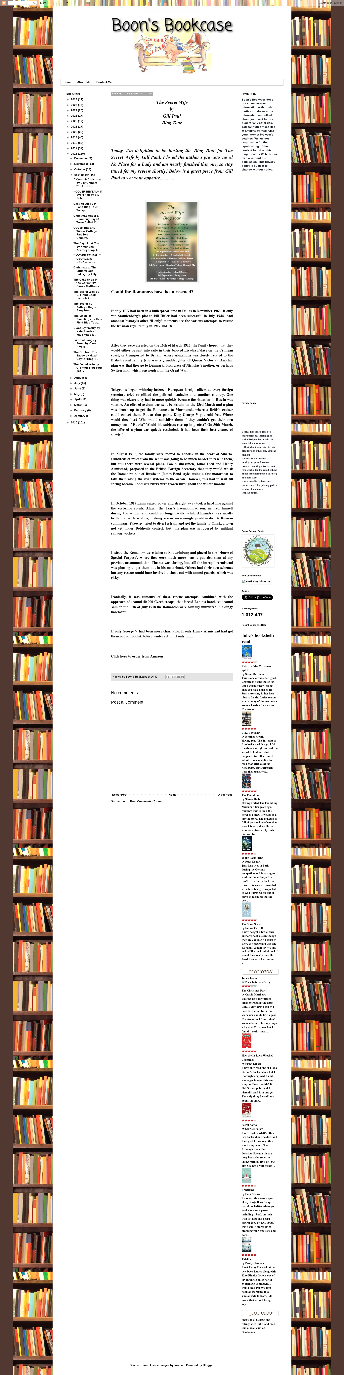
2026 (74, 99)
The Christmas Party (254, 990)
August (79, 377)
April (77, 399)
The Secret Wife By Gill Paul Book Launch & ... (86, 295)
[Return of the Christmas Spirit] (247, 658)
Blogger (208, 1365)
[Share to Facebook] (179, 677)
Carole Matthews (255, 994)
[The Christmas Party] (256, 982)
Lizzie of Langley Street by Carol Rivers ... (85, 343)
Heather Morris (254, 736)
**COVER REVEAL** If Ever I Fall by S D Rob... (87, 195)
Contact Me (104, 82)
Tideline (246, 1259)
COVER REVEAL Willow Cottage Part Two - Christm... (85, 232)
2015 (74, 422)
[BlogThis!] (171, 677)
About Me (83, 82)
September (82, 174)
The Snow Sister (251, 924)
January (80, 415)
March (78, 404)
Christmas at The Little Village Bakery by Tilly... (86, 271)
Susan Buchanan (255, 674)
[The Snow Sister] (246, 916)
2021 (74, 126)
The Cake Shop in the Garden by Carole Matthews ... (87, 283)
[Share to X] (175, 677)
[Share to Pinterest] (183, 677)
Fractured (248, 1190)
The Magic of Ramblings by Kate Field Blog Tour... (87, 319)
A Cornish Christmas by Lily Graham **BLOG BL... (87, 183)
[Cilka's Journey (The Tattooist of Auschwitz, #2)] (246, 725)
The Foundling (250, 795)
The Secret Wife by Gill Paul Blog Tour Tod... (87, 368)
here (123, 656)
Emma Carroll (254, 928)
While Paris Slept (252, 858)
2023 (74, 115)
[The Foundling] (246, 787)
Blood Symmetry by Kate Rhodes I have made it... (86, 331)
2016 (74, 153)
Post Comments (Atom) (146, 801)
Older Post (225, 794)
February (80, 410)
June (78, 388)
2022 (74, 121)
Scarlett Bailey (254, 1129)
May (77, 394)
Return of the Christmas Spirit (256, 668)
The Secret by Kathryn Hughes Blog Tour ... (86, 307)
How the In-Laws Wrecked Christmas (257, 1057)
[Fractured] (246, 1181)
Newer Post (119, 794)
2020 (74, 132)
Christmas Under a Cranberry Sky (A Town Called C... (86, 219)
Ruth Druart (253, 861)
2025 (74, 105)
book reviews (257, 1320)
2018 (74, 142)
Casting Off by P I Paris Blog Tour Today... (85, 207)
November (81, 163)
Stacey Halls (252, 799)
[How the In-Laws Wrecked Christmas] (246, 1047)
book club (255, 1328)
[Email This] (167, 677)
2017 (74, 148)
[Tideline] (246, 1251)
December (81, 158)
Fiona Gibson (253, 1064)
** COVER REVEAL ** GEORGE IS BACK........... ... (87, 259)
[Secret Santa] (246, 1117)
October (80, 169)
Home (67, 82)
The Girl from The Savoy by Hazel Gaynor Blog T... (85, 355)
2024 (74, 110)
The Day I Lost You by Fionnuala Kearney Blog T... (86, 247)
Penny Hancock (254, 1263)
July (77, 383)
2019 (74, 137)
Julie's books (249, 978)
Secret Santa (249, 1125)
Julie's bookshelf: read (258, 638)
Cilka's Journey (251, 732)
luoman (179, 1365)
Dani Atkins (252, 1194)
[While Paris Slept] (247, 850)
